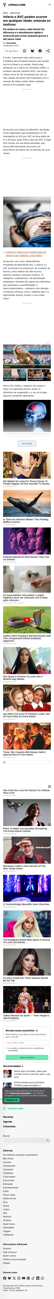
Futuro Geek (9, 1195)
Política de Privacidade (20, 1093)
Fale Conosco (10, 1252)
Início (5, 13)
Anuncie (7, 1248)
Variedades (8, 1227)
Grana (6, 1205)
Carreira (7, 1162)
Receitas (8, 1117)
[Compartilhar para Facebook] (40, 51)
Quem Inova (9, 1224)
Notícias (7, 1216)
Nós (5, 1213)
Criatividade (9, 1176)
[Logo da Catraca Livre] (14, 4)
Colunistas (9, 1126)
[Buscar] (47, 1140)
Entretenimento (10, 1187)
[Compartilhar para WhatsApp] (24, 51)
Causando (8, 1169)
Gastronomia (9, 1198)
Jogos (6, 1209)
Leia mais (27, 443)
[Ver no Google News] (11, 51)
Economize (8, 1180)
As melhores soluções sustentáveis (20, 1154)
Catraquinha (9, 1165)
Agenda (7, 1121)
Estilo (6, 1191)
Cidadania (8, 1173)
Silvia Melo (11, 43)
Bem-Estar (15, 13)
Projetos (7, 1220)
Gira (5, 1202)
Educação (8, 1184)
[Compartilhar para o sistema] (48, 51)
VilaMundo (8, 1234)
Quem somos (9, 1255)
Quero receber (27, 1057)
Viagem (7, 1231)
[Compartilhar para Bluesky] (32, 51)
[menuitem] (27, 1118)
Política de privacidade (14, 1259)
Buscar (6, 1136)
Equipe (6, 1263)
